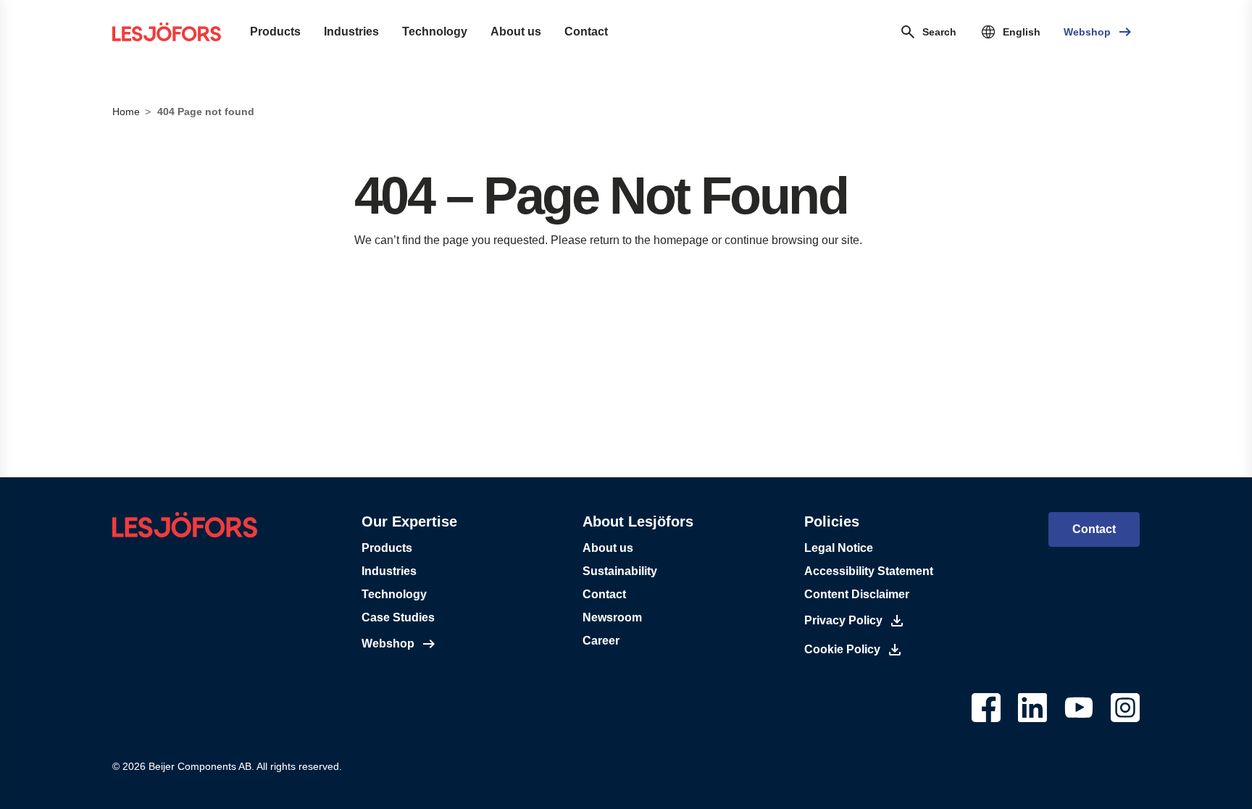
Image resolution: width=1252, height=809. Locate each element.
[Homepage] (166, 31)
